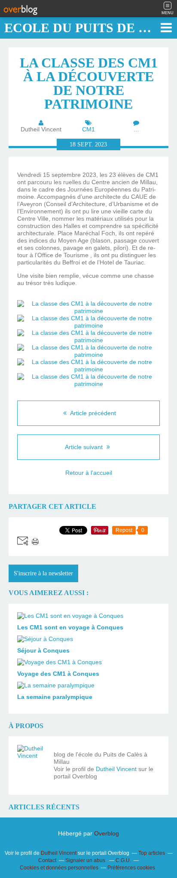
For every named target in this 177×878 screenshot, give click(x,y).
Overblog (106, 833)
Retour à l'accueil (88, 472)
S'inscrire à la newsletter (43, 573)
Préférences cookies (131, 868)
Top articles (151, 853)
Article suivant (84, 447)
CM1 (88, 129)
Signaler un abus (86, 860)
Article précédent (92, 413)
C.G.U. (123, 860)
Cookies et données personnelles (59, 868)
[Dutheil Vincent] (32, 760)
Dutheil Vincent (116, 769)
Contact (47, 860)
